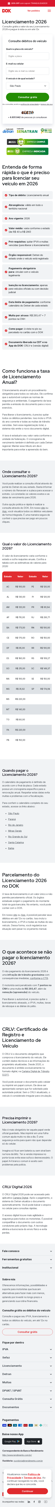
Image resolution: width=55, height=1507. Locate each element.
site (43, 507)
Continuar (27, 1491)
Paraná (12, 819)
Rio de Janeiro (15, 825)
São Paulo (13, 813)
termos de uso (47, 104)
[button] (27, 1251)
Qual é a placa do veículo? (19, 49)
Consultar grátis (27, 1331)
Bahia (11, 848)
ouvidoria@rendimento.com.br (28, 1461)
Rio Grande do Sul (17, 836)
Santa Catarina (16, 842)
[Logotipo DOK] (6, 10)
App (4, 511)
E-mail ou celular (15, 63)
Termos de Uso (32, 1477)
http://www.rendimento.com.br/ (17, 1455)
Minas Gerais (15, 830)
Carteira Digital (20, 1197)
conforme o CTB (39, 978)
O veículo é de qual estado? (20, 78)
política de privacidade (30, 104)
